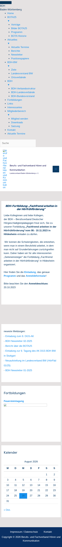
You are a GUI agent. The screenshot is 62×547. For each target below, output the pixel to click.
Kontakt (48, 531)
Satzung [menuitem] (15, 126)
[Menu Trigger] (6, 2)
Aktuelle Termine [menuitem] (20, 47)
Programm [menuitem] (16, 32)
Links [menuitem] (10, 103)
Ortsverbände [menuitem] (18, 77)
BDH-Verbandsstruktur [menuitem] (23, 88)
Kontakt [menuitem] (11, 130)
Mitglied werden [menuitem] (19, 118)
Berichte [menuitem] (15, 51)
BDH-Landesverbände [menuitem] (23, 92)
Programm (10, 276)
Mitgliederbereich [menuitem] (16, 113)
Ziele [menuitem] (13, 69)
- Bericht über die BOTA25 (18, 346)
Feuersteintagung (14, 401)
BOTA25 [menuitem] (11, 19)
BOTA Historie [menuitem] (18, 36)
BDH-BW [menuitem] (12, 64)
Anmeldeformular (36, 276)
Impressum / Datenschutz (24, 531)
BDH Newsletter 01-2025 (18, 370)
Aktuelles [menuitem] (12, 41)
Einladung (30, 272)
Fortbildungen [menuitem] (14, 100)
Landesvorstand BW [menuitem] (22, 73)
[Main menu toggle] (56, 169)
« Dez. (7, 510)
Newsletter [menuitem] (17, 54)
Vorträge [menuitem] (15, 24)
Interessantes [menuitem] (14, 107)
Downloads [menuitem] (17, 122)
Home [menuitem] (10, 13)
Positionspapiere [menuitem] (20, 58)
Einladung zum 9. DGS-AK (19, 336)
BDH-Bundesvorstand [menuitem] (22, 96)
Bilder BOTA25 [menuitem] (19, 28)
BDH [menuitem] (9, 83)
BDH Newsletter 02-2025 (18, 341)
